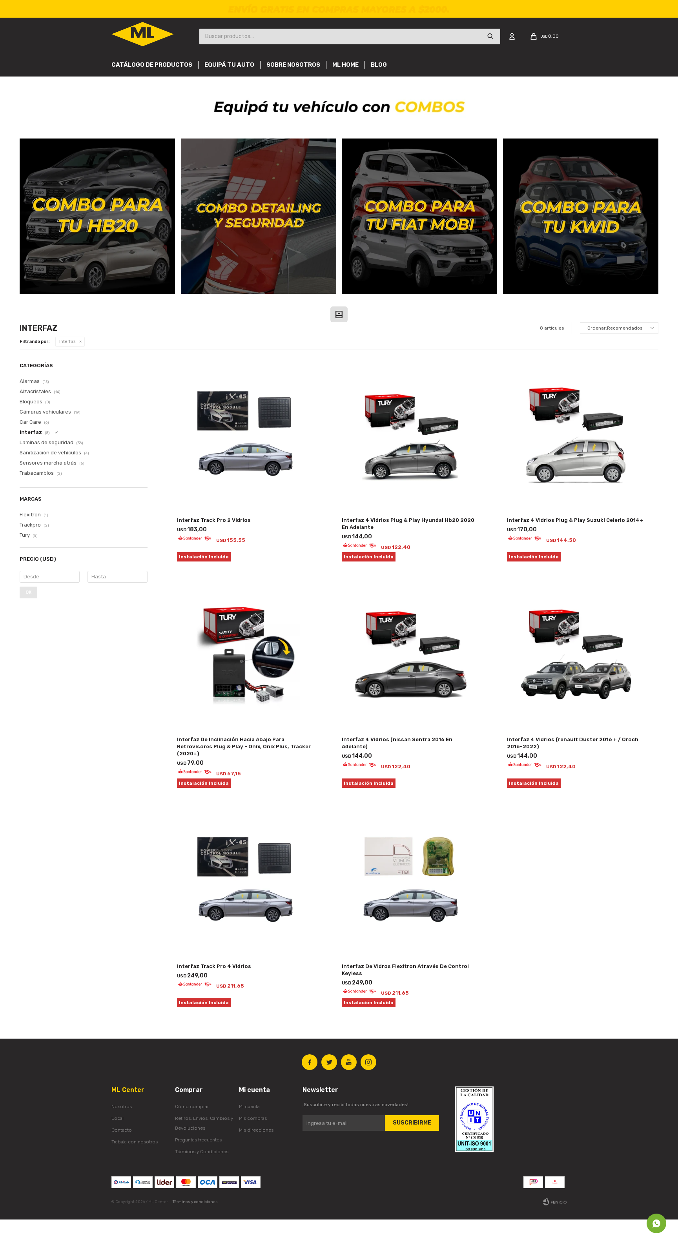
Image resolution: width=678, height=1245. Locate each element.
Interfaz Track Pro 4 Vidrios (214, 966)
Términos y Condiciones (201, 1151)
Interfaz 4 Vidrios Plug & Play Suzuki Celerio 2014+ (575, 520)
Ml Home (345, 64)
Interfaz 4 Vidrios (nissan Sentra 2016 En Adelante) (397, 742)
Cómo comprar (192, 1106)
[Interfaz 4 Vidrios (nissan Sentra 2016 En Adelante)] (410, 656)
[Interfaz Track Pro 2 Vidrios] (246, 436)
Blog (379, 64)
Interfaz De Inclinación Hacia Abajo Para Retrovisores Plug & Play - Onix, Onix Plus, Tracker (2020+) (244, 746)
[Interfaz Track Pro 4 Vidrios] (246, 882)
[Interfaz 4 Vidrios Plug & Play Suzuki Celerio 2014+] (576, 436)
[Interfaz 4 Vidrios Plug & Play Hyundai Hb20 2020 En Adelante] (410, 436)
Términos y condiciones (195, 1201)
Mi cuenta (249, 1106)
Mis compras (253, 1118)
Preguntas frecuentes (198, 1140)
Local (117, 1118)
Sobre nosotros (293, 64)
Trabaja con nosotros (134, 1142)
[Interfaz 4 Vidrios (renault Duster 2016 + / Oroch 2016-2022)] (576, 656)
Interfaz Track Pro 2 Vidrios (214, 520)
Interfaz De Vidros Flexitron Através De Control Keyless (405, 969)
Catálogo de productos (151, 64)
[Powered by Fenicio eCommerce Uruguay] (555, 1202)
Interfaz (67, 341)
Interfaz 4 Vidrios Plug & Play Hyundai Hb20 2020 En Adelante (408, 523)
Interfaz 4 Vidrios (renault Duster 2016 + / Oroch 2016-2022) (572, 742)
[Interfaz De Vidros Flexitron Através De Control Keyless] (410, 882)
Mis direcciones (256, 1130)
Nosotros (121, 1106)
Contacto (121, 1130)
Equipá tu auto (229, 64)
